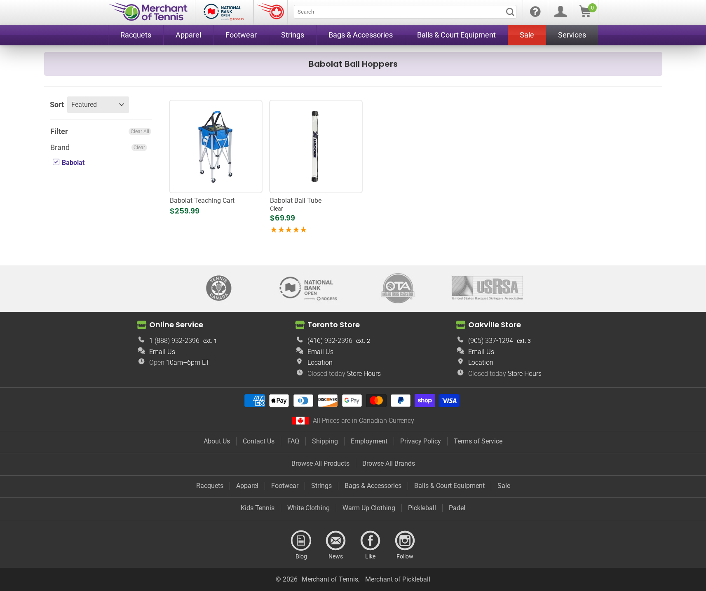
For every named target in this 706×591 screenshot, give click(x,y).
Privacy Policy (420, 441)
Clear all (140, 131)
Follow (405, 540)
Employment (369, 441)
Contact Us (258, 441)
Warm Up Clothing (368, 508)
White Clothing (308, 508)
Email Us (162, 352)
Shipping (325, 441)
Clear (139, 148)
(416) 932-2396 (329, 341)
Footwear (284, 486)
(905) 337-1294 (490, 341)
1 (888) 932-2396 (174, 341)
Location (320, 362)
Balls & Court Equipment (449, 486)
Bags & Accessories (373, 486)
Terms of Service (478, 441)
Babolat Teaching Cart (202, 200)
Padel (457, 508)
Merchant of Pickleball (397, 579)
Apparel (247, 486)
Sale (503, 486)
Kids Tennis (257, 508)
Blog (301, 540)
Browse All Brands (388, 463)
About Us (217, 441)
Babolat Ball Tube (295, 204)
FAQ (293, 441)
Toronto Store (333, 324)
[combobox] (405, 12)
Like (370, 540)
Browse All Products (320, 463)
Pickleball (422, 508)
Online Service (176, 324)
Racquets (209, 486)
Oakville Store (494, 324)
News (335, 540)
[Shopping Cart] (585, 15)
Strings (321, 486)
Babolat (72, 163)
